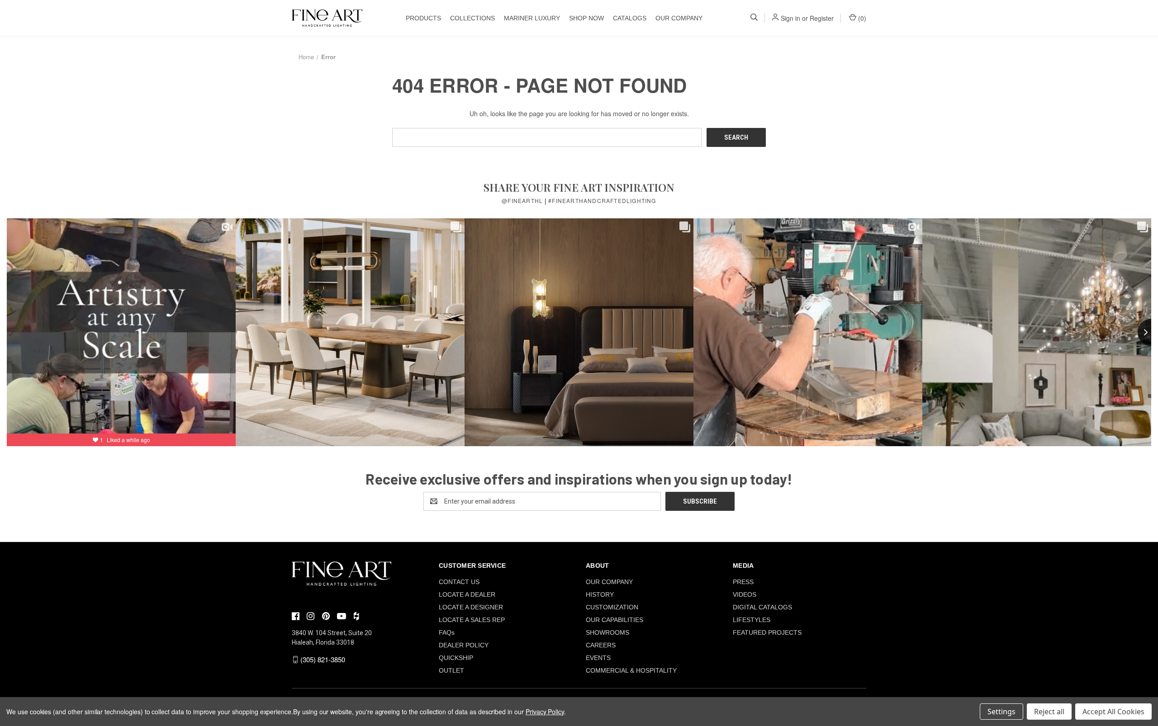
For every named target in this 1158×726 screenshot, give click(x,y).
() (861, 18)
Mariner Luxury (532, 18)
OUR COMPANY (678, 18)
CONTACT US (459, 581)
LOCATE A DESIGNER (471, 607)
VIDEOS (744, 594)
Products (423, 18)
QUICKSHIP (456, 657)
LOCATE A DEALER (467, 594)
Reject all (1049, 712)
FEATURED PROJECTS (767, 632)
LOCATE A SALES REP (472, 619)
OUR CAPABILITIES (614, 619)
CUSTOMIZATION (612, 607)
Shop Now (586, 18)
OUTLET (451, 670)
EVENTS (598, 657)
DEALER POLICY (464, 645)
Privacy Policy (545, 711)
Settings (1001, 712)
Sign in (790, 18)
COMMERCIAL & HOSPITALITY (631, 670)
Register (822, 18)
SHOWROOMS (607, 632)
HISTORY (600, 594)
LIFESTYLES (751, 619)
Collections (472, 18)
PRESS (743, 581)
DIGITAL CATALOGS (762, 607)
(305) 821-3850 (322, 659)
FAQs (447, 632)
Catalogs (629, 18)
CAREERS (601, 645)
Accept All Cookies (1113, 712)
